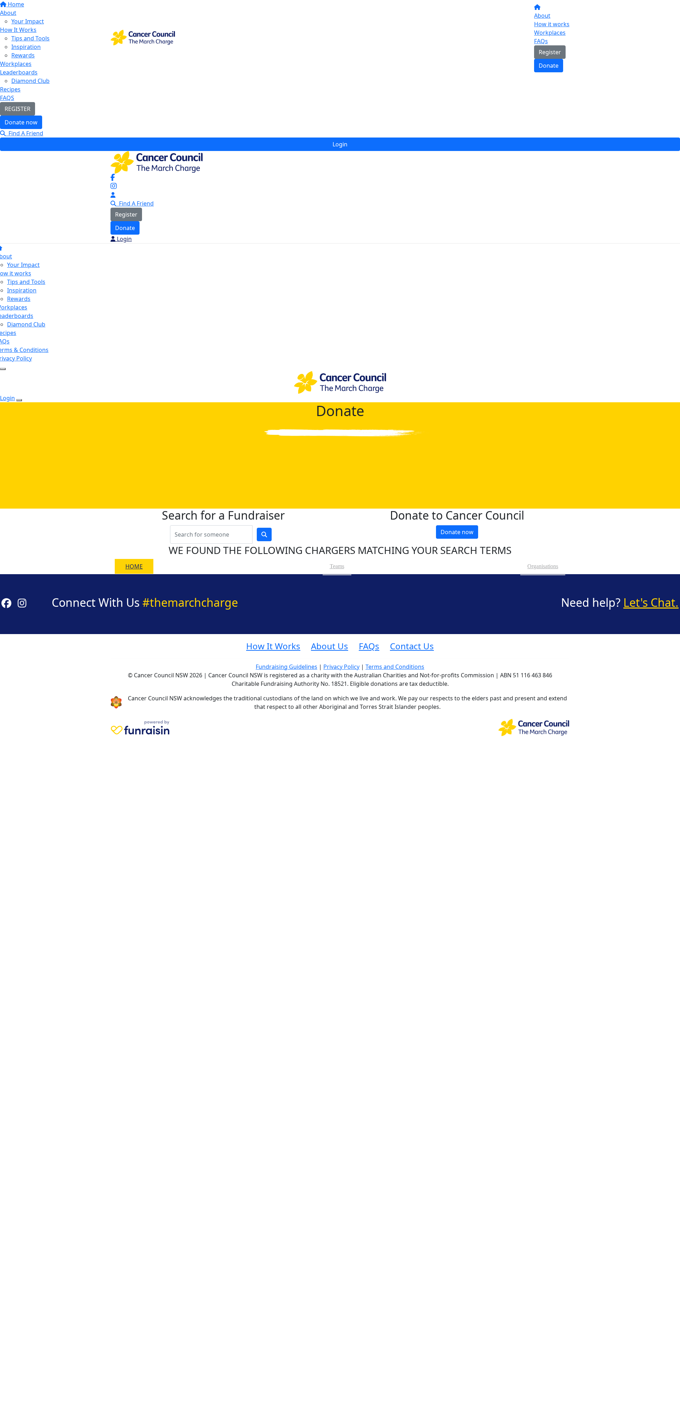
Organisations (542, 566)
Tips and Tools (26, 282)
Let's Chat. (651, 602)
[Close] (19, 400)
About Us (329, 646)
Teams (337, 566)
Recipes (10, 89)
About (542, 15)
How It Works (273, 646)
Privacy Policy (341, 667)
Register (550, 52)
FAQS (7, 98)
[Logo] (142, 37)
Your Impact (23, 265)
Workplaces (550, 33)
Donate (549, 65)
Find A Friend (24, 133)
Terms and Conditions (395, 667)
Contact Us (412, 646)
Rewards (18, 299)
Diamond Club (30, 81)
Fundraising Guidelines (286, 667)
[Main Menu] (3, 369)
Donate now (21, 122)
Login (340, 144)
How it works (552, 24)
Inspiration (21, 290)
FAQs (541, 41)
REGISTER (17, 109)
